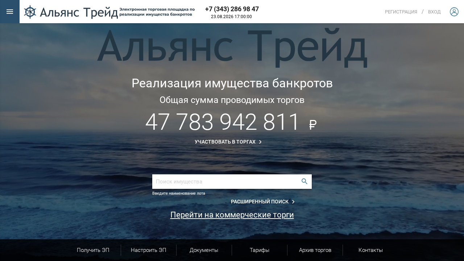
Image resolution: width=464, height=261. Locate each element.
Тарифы (259, 250)
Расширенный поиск (260, 201)
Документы (204, 250)
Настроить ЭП (148, 250)
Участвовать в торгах (226, 142)
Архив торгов (315, 250)
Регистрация (401, 11)
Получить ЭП (93, 250)
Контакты (371, 250)
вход (434, 11)
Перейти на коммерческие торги (232, 214)
